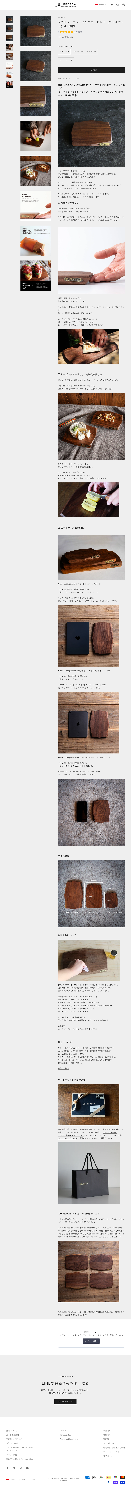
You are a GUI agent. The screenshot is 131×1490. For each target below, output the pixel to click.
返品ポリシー (108, 1456)
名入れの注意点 (12, 1443)
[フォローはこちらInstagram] (20, 1468)
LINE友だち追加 (65, 1401)
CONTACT (64, 1430)
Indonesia (35, 1480)
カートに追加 (91, 70)
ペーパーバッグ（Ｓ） (67, 1138)
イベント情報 (11, 1455)
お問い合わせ (108, 1443)
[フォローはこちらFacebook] (7, 1468)
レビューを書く (91, 1341)
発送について (11, 1430)
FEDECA (61, 17)
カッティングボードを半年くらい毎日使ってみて (77, 1029)
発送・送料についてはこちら (69, 78)
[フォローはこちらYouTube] (27, 1468)
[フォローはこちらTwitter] (14, 1468)
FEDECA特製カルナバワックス (84, 1020)
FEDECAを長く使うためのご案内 (19, 1459)
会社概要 (107, 1430)
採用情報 (107, 1435)
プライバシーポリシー (112, 1452)
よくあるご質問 (12, 1435)
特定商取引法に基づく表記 (114, 1447)
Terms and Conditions (69, 1439)
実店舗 (106, 1439)
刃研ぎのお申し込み (14, 1439)
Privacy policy (65, 1435)
